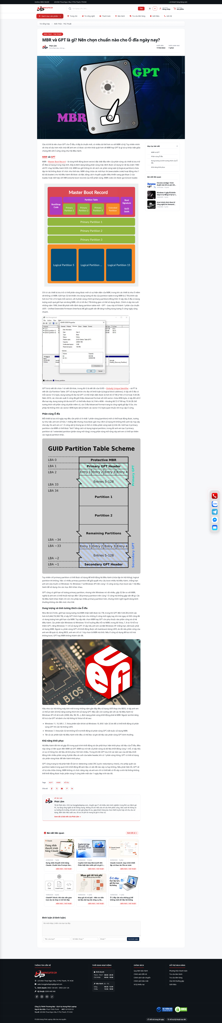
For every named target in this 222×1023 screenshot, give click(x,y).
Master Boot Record (57, 161)
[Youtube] (47, 997)
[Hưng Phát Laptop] (50, 8)
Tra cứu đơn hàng (138, 16)
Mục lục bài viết (153, 146)
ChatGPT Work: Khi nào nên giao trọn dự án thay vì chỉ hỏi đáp (59, 898)
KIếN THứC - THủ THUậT (53, 34)
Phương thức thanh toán (178, 971)
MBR (44, 156)
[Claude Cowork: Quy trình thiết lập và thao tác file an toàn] (123, 848)
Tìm (141, 9)
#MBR (58, 783)
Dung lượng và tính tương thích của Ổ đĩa (164, 162)
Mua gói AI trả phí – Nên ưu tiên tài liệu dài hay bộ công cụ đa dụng (91, 899)
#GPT (51, 783)
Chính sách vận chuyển (142, 978)
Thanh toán (106, 16)
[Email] (62, 789)
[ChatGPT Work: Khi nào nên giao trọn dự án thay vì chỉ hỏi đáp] (59, 883)
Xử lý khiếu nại (139, 984)
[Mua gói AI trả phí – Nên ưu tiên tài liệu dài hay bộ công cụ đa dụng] (91, 883)
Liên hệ (169, 16)
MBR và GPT (155, 152)
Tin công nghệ (89, 16)
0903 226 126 (64, 988)
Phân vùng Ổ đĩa (157, 156)
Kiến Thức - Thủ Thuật (62, 24)
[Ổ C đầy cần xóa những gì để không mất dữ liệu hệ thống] (123, 883)
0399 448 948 (50, 991)
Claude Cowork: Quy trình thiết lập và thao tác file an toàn (122, 864)
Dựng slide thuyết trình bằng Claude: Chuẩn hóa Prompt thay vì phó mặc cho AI (58, 865)
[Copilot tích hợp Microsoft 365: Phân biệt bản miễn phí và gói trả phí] (91, 848)
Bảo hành (121, 16)
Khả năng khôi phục (158, 167)
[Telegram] (214, 512)
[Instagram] (42, 997)
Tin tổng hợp (45, 24)
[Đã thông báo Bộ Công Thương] (164, 1009)
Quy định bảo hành (141, 971)
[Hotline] (214, 496)
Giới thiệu (155, 16)
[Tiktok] (52, 997)
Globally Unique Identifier (117, 388)
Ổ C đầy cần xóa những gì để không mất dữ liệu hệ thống (121, 898)
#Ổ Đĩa (66, 783)
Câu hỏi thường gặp (176, 981)
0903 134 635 (52, 988)
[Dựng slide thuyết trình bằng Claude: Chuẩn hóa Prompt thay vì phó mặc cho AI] (59, 848)
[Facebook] (52, 789)
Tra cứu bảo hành (175, 974)
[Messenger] (214, 520)
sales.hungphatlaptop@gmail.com (49, 984)
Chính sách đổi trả (140, 974)
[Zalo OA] (214, 504)
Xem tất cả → (132, 833)
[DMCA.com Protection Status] (181, 1009)
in (72, 788)
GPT (53, 156)
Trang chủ (73, 16)
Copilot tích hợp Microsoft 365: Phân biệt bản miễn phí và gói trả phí (91, 865)
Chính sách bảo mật (141, 981)
